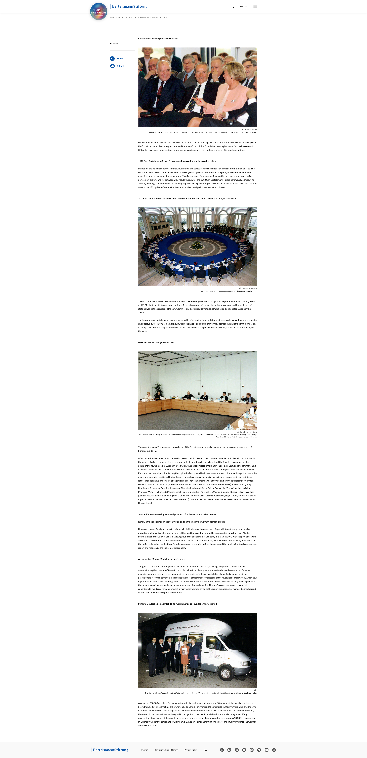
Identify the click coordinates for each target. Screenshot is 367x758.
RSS (205, 750)
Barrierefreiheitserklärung (166, 750)
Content (115, 43)
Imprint (144, 750)
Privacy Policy (191, 750)
